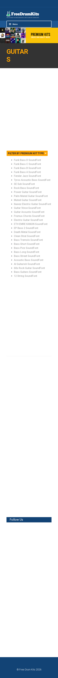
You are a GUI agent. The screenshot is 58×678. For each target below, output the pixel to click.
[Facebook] (43, 4)
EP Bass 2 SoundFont (26, 228)
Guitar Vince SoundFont (27, 207)
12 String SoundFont (25, 275)
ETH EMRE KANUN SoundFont (30, 224)
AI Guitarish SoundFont (27, 264)
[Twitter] (47, 4)
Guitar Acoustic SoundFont (29, 211)
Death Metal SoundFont (27, 232)
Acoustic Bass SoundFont (28, 260)
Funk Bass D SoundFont (27, 160)
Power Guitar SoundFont (28, 192)
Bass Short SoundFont (26, 243)
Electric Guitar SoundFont (28, 220)
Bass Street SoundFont (27, 256)
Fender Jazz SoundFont (27, 175)
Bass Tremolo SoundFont (28, 239)
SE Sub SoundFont (24, 184)
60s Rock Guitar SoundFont (29, 268)
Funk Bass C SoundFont (27, 164)
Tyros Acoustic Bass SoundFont (32, 180)
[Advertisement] (29, 111)
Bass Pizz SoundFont (26, 248)
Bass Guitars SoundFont (27, 271)
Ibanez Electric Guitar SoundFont (32, 204)
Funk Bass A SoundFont (27, 172)
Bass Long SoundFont (26, 252)
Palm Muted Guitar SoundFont (31, 196)
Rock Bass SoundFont (26, 188)
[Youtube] (51, 4)
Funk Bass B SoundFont (27, 168)
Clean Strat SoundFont (26, 236)
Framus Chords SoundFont (29, 216)
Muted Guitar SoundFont (27, 200)
